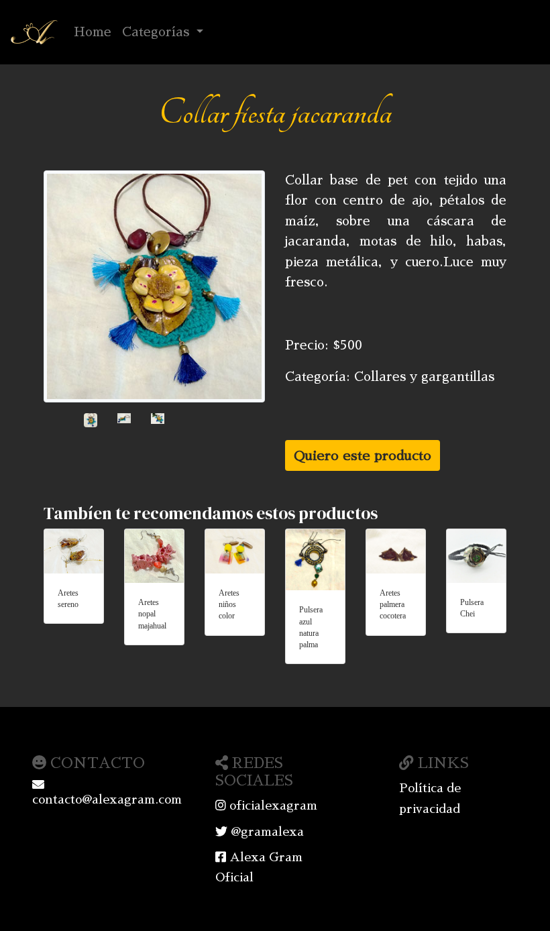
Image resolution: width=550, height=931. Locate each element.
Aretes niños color (229, 604)
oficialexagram (271, 806)
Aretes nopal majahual (152, 614)
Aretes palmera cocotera (393, 604)
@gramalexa (265, 832)
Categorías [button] (157, 31)
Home (95, 31)
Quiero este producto (362, 455)
